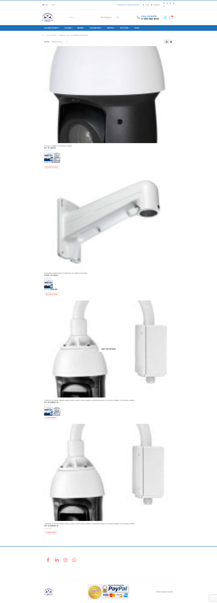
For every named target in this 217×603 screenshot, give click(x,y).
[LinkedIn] (173, 3)
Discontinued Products (98, 400)
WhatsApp (74, 560)
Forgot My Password (117, 560)
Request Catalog (116, 570)
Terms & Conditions (149, 570)
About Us (113, 557)
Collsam (67, 28)
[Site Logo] (47, 17)
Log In (147, 5)
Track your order (116, 568)
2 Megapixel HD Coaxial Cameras (54, 400)
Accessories (48, 273)
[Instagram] (170, 3)
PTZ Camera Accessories (79, 273)
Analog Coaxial (70, 400)
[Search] (117, 17)
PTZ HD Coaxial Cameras (64, 146)
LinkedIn (57, 560)
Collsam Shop (95, 28)
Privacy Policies (148, 568)
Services (110, 28)
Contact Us (114, 573)
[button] (167, 42)
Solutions (124, 28)
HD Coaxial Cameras (50, 146)
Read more (52, 418)
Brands (80, 28)
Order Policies (147, 560)
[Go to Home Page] (42, 35)
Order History (114, 562)
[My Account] (165, 17)
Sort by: (47, 42)
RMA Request (114, 565)
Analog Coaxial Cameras (83, 400)
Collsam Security (51, 28)
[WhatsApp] (163, 6)
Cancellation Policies (150, 565)
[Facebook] (163, 3)
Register (157, 5)
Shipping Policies (148, 562)
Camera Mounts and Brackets (61, 273)
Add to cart (53, 167)
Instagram (66, 560)
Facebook (48, 560)
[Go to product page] (108, 94)
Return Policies (147, 557)
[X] (167, 3)
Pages (136, 28)
